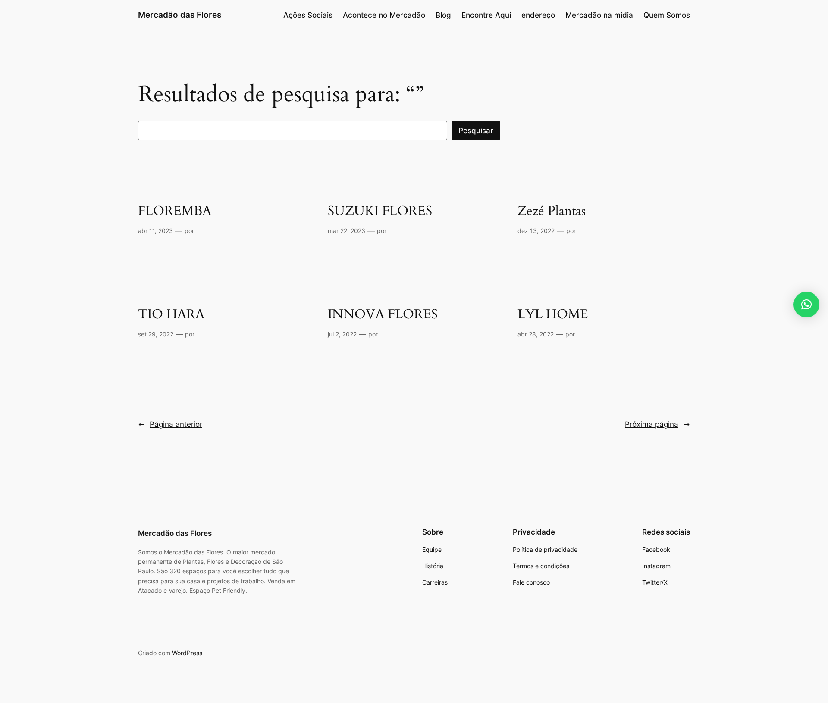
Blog (443, 15)
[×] (806, 304)
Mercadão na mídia (599, 15)
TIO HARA (171, 315)
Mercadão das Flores (179, 14)
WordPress (187, 652)
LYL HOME (553, 315)
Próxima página (657, 424)
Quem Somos (666, 15)
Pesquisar (475, 130)
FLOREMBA (174, 211)
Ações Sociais (307, 15)
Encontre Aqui (486, 15)
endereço (538, 15)
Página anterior (170, 424)
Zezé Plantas (552, 211)
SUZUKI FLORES (380, 211)
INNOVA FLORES (383, 315)
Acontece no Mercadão (384, 15)
